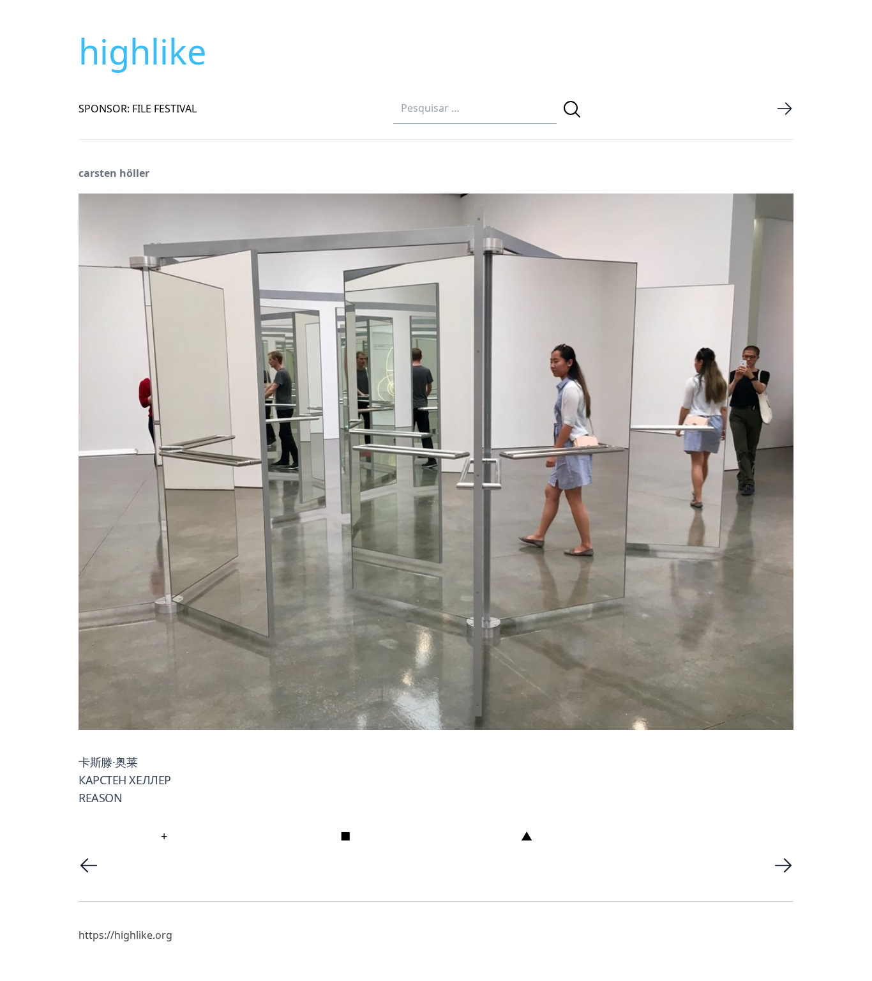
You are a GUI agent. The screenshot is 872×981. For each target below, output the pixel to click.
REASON (100, 797)
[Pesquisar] (572, 109)
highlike (142, 51)
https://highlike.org (125, 935)
